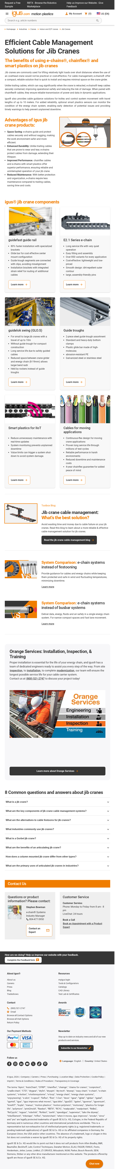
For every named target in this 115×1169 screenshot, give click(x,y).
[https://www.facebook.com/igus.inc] (9, 1064)
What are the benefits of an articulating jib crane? (33, 847)
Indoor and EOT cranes (49, 29)
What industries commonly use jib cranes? (30, 829)
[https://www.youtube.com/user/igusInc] (27, 1064)
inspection (16, 670)
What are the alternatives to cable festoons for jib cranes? (38, 820)
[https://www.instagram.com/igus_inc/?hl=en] (15, 1064)
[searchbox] (50, 20)
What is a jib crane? (17, 802)
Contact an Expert (34, 930)
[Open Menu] (7, 14)
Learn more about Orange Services (55, 771)
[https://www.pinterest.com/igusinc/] (45, 1064)
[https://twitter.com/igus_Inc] (33, 1064)
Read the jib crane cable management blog (67, 540)
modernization (65, 670)
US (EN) (105, 13)
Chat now (94, 1163)
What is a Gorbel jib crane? (21, 838)
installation (33, 670)
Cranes (33, 29)
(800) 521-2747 (35, 678)
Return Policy (13, 1022)
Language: (71, 1061)
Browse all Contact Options (19, 1015)
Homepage (10, 29)
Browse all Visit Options (18, 1019)
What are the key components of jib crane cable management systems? (46, 811)
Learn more (17, 284)
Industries (23, 29)
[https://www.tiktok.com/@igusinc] (39, 1064)
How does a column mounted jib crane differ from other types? (41, 856)
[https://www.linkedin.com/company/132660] (21, 1064)
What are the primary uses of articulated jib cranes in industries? (42, 865)
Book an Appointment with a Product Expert (82, 925)
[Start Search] (97, 20)
